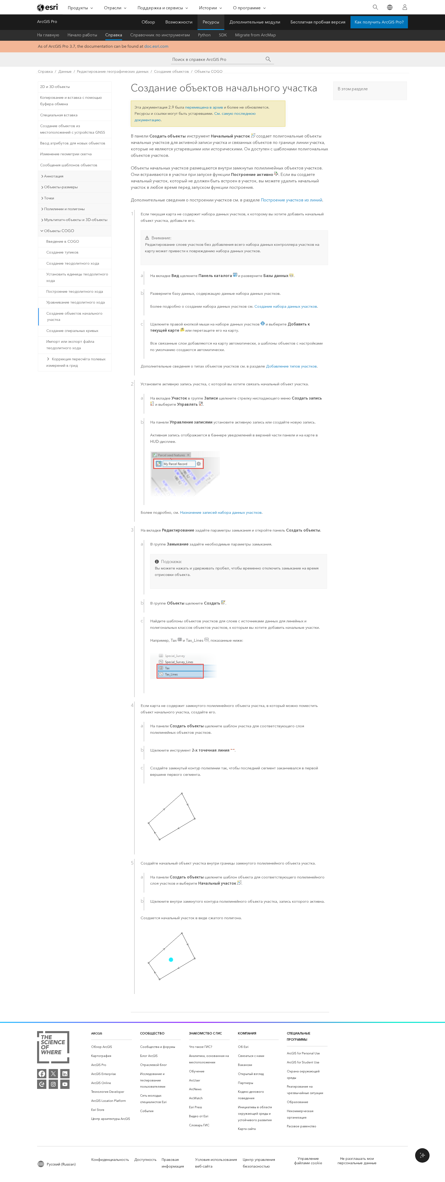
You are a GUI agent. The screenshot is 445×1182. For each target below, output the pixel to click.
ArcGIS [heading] (96, 1033)
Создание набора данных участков (285, 306)
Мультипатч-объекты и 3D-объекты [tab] (75, 219)
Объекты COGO (208, 71)
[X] (53, 1073)
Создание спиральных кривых (72, 331)
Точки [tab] (49, 198)
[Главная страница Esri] (48, 7)
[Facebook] (41, 1073)
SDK (223, 34)
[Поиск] (375, 7)
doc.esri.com (156, 46)
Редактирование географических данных (113, 71)
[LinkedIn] (65, 1073)
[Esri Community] (41, 1084)
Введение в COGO (62, 241)
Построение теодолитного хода (74, 291)
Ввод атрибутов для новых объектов (72, 143)
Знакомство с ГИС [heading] (205, 1033)
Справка (113, 34)
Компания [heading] (247, 1033)
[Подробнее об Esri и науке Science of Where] (53, 1048)
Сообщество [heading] (152, 1033)
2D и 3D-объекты (55, 87)
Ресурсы (211, 22)
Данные (65, 71)
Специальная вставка (59, 115)
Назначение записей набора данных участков (221, 512)
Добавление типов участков (291, 366)
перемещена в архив (204, 107)
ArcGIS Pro (47, 21)
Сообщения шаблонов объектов (68, 165)
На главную (48, 34)
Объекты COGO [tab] (59, 231)
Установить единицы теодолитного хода (77, 277)
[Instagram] (53, 1084)
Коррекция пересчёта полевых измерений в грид (76, 362)
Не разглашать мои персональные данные (357, 1160)
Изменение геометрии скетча (66, 154)
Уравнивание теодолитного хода (75, 302)
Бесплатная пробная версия (317, 22)
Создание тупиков (62, 252)
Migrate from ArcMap (255, 34)
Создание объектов (171, 71)
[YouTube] (65, 1084)
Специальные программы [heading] (298, 1036)
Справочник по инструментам (160, 34)
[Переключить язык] (389, 7)
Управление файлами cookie (308, 1160)
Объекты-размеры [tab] (61, 187)
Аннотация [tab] (53, 176)
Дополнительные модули (254, 22)
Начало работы (82, 34)
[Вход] (405, 7)
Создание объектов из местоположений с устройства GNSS (72, 129)
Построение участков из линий (291, 200)
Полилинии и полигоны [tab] (64, 209)
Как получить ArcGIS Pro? (379, 22)
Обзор (148, 22)
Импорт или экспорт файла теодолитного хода (70, 344)
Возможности (178, 22)
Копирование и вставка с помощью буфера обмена (71, 100)
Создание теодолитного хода (72, 263)
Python (204, 34)
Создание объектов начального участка (74, 316)
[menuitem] (111, 1046)
